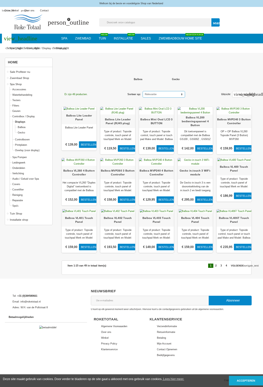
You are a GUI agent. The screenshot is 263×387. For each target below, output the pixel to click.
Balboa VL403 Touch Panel (156, 219)
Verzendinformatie (167, 326)
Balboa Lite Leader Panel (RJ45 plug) (118, 121)
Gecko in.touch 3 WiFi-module (195, 172)
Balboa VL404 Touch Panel (195, 219)
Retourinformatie (166, 332)
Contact (44, 10)
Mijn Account (164, 343)
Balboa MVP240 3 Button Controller (234, 121)
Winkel (105, 337)
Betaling (161, 337)
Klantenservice (109, 349)
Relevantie (151, 94)
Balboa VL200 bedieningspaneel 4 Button (195, 121)
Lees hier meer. (173, 379)
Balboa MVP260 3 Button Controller (118, 172)
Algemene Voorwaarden (114, 326)
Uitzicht (225, 94)
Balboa (138, 79)
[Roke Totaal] (27, 22)
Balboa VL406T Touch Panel (234, 219)
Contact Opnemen (167, 349)
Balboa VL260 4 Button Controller (79, 172)
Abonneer (232, 300)
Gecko (176, 79)
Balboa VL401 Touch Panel (79, 219)
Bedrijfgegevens (166, 355)
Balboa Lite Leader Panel (79, 117)
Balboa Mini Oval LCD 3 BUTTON (156, 121)
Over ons (27, 10)
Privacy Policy (109, 343)
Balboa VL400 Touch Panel (234, 168)
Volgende (238, 265)
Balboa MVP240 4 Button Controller (156, 172)
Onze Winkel (10, 10)
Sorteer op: (134, 94)
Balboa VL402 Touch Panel (118, 219)
